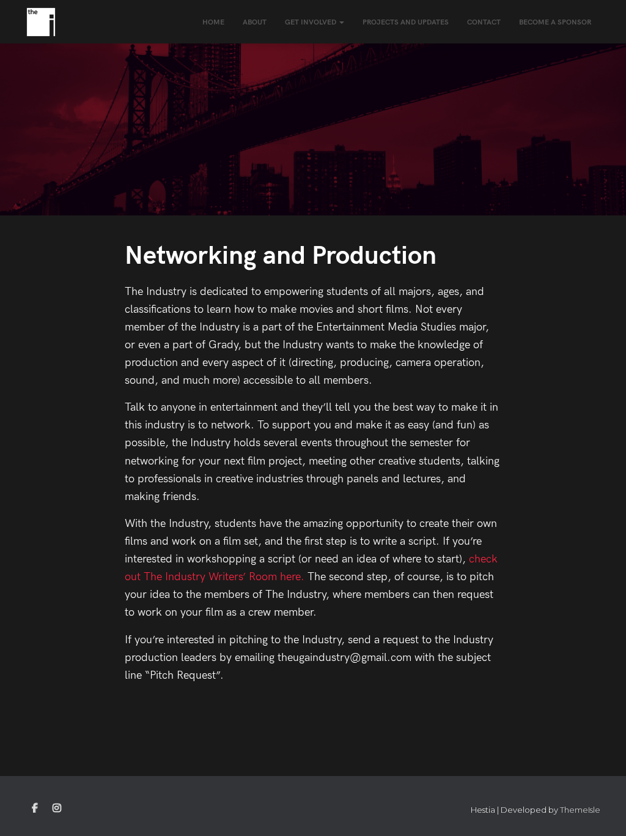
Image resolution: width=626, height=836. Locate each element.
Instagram (56, 808)
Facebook (35, 808)
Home (213, 22)
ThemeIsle (580, 810)
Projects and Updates (406, 22)
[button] (341, 22)
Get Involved (311, 22)
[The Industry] (41, 22)
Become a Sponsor (555, 22)
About (255, 22)
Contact (484, 22)
